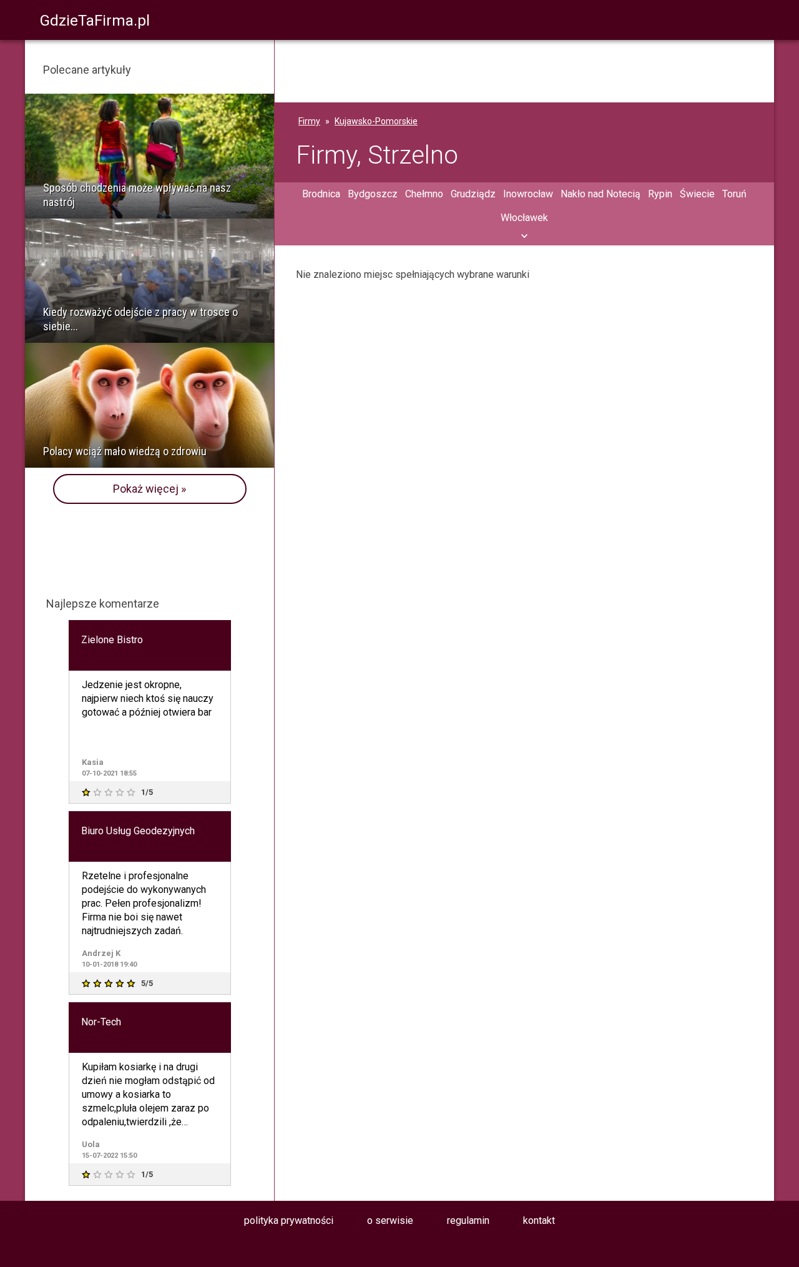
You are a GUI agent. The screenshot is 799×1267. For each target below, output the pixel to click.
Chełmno (424, 194)
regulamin (468, 1220)
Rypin (660, 194)
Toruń (734, 194)
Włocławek (524, 218)
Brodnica (321, 194)
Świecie (697, 194)
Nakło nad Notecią (600, 194)
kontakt (539, 1220)
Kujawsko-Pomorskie (376, 121)
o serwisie (390, 1220)
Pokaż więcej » (149, 488)
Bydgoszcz (373, 194)
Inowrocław (528, 194)
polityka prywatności (288, 1220)
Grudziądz (473, 194)
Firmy (309, 121)
